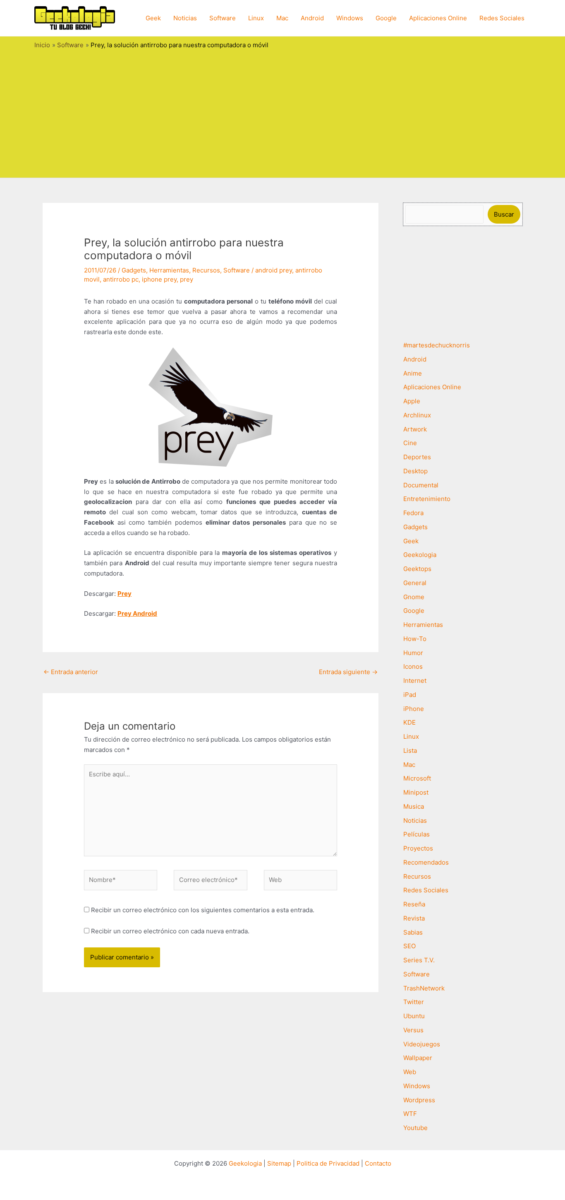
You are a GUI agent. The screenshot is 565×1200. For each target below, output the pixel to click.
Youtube (415, 1128)
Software (222, 18)
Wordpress (419, 1100)
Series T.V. (419, 960)
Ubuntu (414, 1016)
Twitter (413, 1002)
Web (409, 1072)
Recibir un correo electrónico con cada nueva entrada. (170, 931)
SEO (409, 946)
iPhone (413, 709)
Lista (410, 750)
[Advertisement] (282, 111)
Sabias (413, 932)
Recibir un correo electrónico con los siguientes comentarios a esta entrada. (202, 910)
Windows (349, 18)
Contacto (378, 1163)
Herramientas (169, 270)
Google (386, 18)
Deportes (417, 457)
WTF (410, 1114)
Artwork (415, 429)
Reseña (414, 904)
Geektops (417, 569)
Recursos (206, 270)
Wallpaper (417, 1058)
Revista (414, 918)
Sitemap (279, 1163)
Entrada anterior (70, 672)
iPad (409, 695)
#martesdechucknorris (436, 345)
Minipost (416, 792)
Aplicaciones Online (438, 18)
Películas (416, 834)
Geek (153, 18)
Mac (282, 18)
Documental (420, 485)
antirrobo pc (121, 279)
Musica (413, 806)
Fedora (413, 513)
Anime (412, 373)
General (414, 583)
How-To (414, 639)
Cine (410, 443)
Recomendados (426, 862)
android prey (273, 270)
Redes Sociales (501, 18)
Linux (256, 18)
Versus (413, 1030)
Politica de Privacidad (328, 1163)
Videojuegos (421, 1044)
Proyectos (418, 848)
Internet (414, 680)
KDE (409, 722)
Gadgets (134, 270)
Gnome (413, 597)
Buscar (504, 214)
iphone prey (159, 279)
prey (186, 279)
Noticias (185, 18)
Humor (413, 653)
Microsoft (417, 778)
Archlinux (417, 415)
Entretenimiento (426, 499)
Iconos (413, 666)
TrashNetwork (424, 988)
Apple (411, 401)
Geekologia (419, 555)
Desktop (415, 471)
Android (312, 18)
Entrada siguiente (348, 672)
